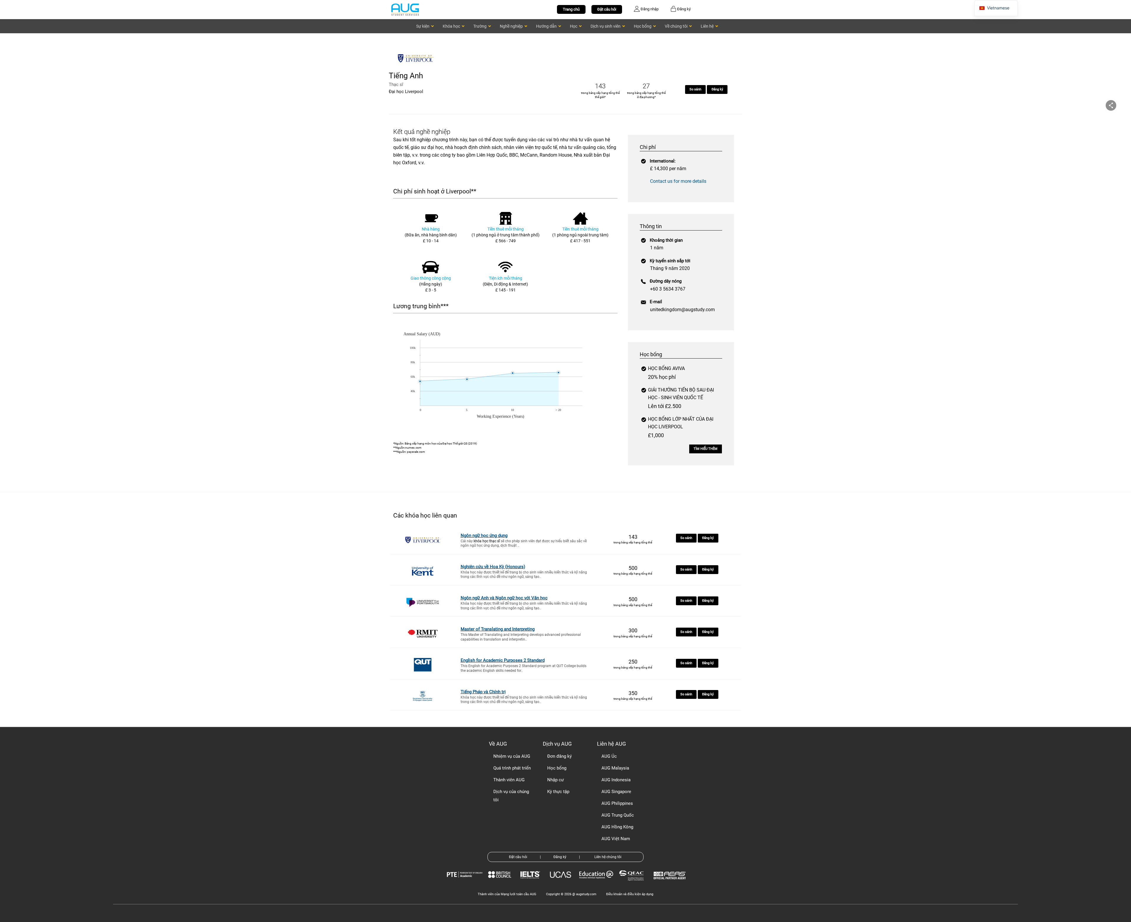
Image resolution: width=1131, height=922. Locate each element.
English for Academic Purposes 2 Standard (503, 660)
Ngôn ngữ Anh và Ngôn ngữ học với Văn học (504, 598)
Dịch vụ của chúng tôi (511, 795)
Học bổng (556, 768)
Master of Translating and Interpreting (498, 629)
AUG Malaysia (615, 768)
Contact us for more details (678, 181)
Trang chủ (571, 9)
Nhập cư (555, 779)
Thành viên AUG (509, 779)
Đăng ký (717, 89)
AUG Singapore (616, 791)
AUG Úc (609, 756)
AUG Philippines (617, 803)
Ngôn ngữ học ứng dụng (484, 535)
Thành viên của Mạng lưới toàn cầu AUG (507, 894)
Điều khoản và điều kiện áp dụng (629, 894)
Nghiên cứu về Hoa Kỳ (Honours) (493, 566)
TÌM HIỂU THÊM (705, 449)
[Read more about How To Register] (670, 883)
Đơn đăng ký (559, 756)
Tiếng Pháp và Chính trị (483, 691)
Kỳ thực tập (558, 791)
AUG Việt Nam (615, 838)
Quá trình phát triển (512, 768)
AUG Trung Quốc (617, 815)
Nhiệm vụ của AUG (511, 756)
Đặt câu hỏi (606, 9)
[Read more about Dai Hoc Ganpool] (417, 67)
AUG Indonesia (616, 779)
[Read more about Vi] (405, 9)
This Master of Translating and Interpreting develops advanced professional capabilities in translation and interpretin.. (521, 637)
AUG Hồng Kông (617, 827)
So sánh (695, 89)
